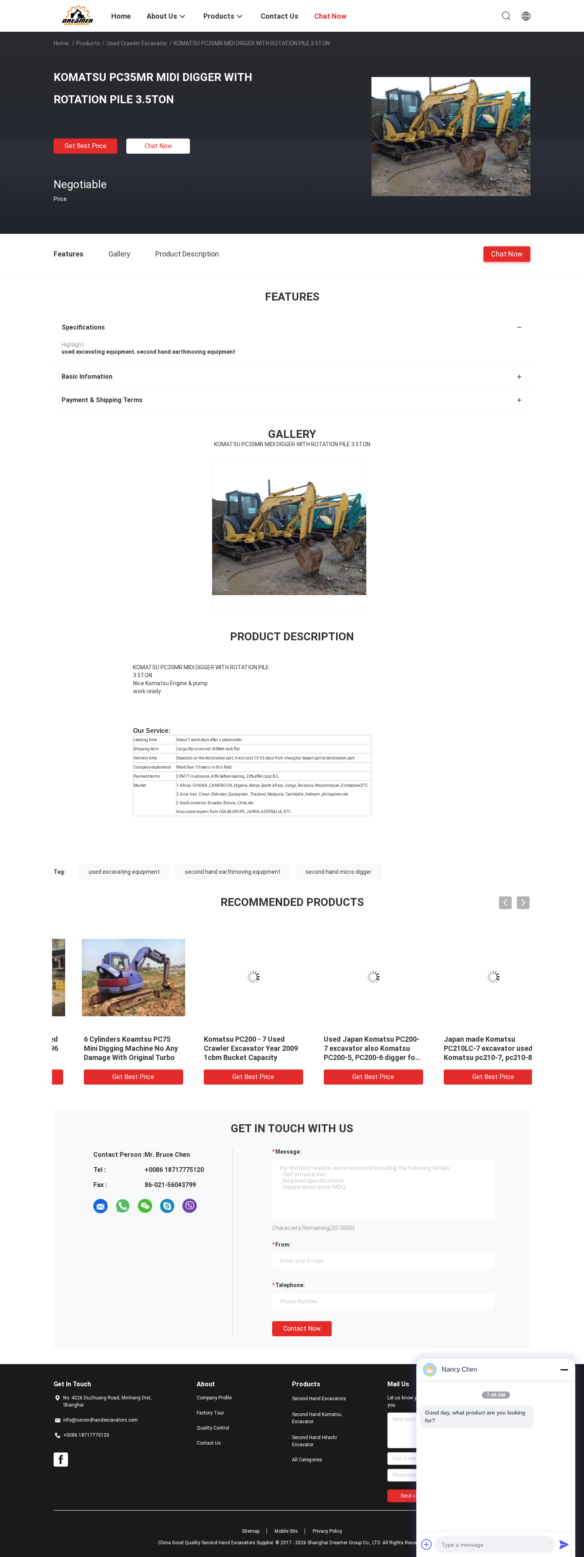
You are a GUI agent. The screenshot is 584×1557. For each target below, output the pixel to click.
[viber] (189, 1206)
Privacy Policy (327, 1531)
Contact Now (302, 1328)
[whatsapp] (123, 1206)
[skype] (167, 1206)
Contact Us (209, 1443)
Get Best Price (85, 146)
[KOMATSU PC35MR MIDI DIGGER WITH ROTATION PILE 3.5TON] (450, 136)
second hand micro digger (338, 872)
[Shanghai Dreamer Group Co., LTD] (77, 15)
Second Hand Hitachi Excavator (314, 1441)
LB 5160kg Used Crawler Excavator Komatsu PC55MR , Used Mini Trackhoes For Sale (471, 1048)
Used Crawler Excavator (136, 43)
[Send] (564, 1544)
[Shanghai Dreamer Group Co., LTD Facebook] (61, 1460)
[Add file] (426, 1544)
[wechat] (145, 1206)
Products (88, 43)
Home (61, 43)
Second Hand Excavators (319, 1398)
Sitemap (250, 1531)
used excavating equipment (124, 872)
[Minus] (564, 1369)
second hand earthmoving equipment (232, 872)
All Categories (307, 1460)
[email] (100, 1206)
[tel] (212, 1206)
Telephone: (290, 1285)
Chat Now (158, 146)
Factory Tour (210, 1413)
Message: (288, 1151)
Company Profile (214, 1398)
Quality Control (213, 1428)
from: (283, 1244)
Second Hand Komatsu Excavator (317, 1418)
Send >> (409, 1496)
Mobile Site (286, 1531)
